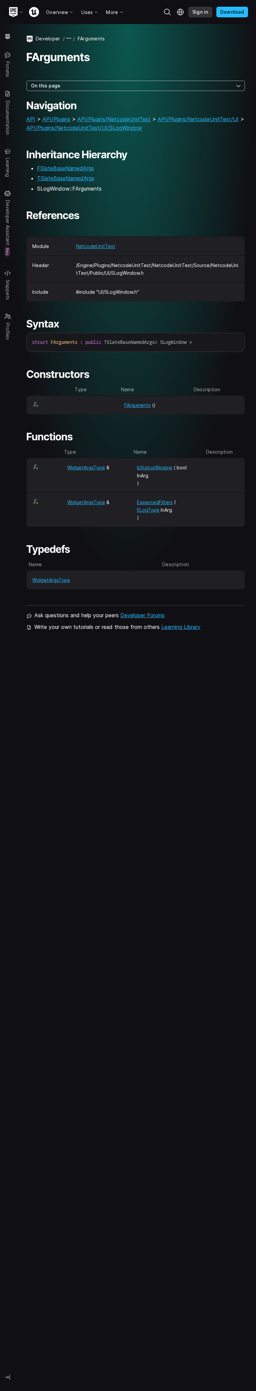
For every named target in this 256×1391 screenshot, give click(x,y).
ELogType (148, 510)
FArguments (137, 405)
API (30, 119)
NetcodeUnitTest (95, 246)
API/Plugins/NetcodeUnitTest (114, 119)
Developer (48, 38)
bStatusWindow (154, 467)
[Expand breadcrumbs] (69, 38)
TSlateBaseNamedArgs (65, 178)
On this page (45, 85)
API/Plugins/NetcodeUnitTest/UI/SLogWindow (84, 128)
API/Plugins (56, 119)
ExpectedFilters (155, 502)
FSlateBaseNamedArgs (65, 168)
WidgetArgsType (86, 467)
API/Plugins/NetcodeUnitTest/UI (198, 119)
